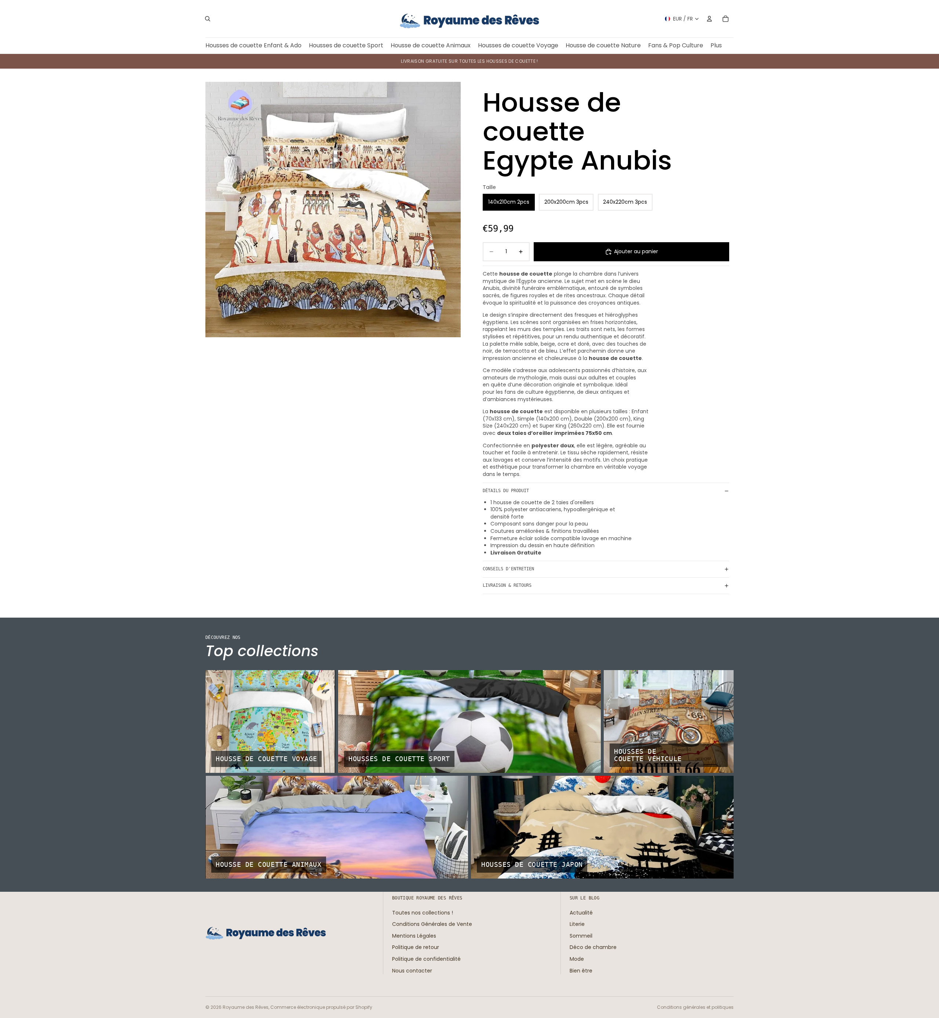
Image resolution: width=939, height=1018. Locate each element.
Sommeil (581, 935)
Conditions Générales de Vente (432, 924)
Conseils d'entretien (508, 568)
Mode (577, 959)
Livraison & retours (507, 585)
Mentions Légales (414, 935)
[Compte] (709, 19)
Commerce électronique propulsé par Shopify (321, 1007)
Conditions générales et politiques (695, 1007)
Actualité (581, 912)
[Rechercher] (208, 19)
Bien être (581, 970)
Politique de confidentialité (426, 959)
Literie (577, 924)
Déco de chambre (593, 947)
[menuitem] (716, 46)
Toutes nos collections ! (422, 912)
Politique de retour (415, 947)
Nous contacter (412, 970)
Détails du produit (506, 490)
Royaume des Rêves (245, 1007)
